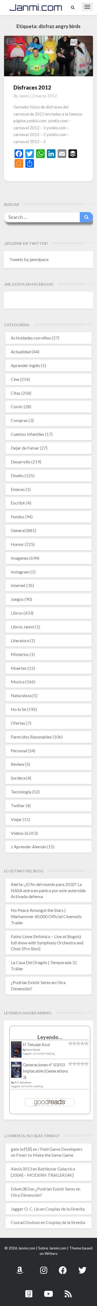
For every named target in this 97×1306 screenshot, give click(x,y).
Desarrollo (20, 461)
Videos (17, 833)
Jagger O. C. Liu (25, 1208)
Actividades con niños (31, 337)
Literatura (20, 640)
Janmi (24, 95)
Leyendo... (50, 1037)
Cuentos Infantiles (27, 434)
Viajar (16, 819)
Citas (15, 392)
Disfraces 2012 (32, 87)
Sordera (18, 777)
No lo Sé (18, 709)
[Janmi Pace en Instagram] (44, 1267)
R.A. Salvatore (23, 1082)
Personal (19, 750)
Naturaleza (21, 695)
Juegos (17, 599)
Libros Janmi (22, 626)
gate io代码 (21, 1149)
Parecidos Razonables (31, 736)
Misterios (20, 654)
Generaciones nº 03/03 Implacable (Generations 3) (45, 1071)
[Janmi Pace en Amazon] (19, 1267)
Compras (19, 420)
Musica (18, 681)
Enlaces (18, 489)
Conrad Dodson (25, 1222)
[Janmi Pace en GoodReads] (29, 1290)
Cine (15, 379)
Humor (17, 544)
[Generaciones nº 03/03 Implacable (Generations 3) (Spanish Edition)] (16, 1071)
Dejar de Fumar (25, 447)
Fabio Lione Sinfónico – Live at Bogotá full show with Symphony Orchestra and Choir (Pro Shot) (47, 942)
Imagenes (20, 557)
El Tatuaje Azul (36, 1044)
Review (17, 764)
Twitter (18, 805)
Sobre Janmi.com (52, 1248)
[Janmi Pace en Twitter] (82, 1267)
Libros (17, 612)
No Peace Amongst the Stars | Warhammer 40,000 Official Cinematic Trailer (46, 916)
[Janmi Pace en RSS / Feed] (68, 1290)
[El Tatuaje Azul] (16, 1052)
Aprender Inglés (25, 365)
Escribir (18, 502)
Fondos (17, 516)
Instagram (20, 571)
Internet (18, 585)
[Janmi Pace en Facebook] (62, 1267)
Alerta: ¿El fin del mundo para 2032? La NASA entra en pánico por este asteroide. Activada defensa (48, 890)
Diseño (17, 475)
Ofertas (18, 722)
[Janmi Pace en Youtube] (48, 1290)
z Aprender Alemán (28, 846)
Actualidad (21, 351)
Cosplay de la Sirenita (65, 1208)
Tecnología (21, 791)
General (18, 530)
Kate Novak (33, 1049)
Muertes (19, 668)
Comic (17, 406)
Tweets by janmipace (28, 259)
